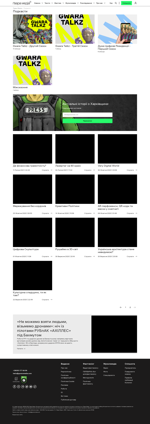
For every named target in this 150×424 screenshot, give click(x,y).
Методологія (88, 377)
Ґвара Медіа (17, 8)
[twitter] (26, 386)
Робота (64, 388)
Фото (105, 371)
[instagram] (18, 386)
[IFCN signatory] (24, 380)
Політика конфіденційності (68, 376)
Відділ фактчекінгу (90, 368)
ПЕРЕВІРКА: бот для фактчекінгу (89, 373)
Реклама (64, 385)
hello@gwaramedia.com (22, 373)
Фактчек (57, 3)
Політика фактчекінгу (88, 383)
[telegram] (22, 386)
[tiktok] (34, 386)
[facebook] (14, 386)
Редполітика (66, 371)
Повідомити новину (130, 373)
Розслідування (86, 3)
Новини (37, 3)
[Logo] (22, 3)
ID (62, 392)
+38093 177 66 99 (20, 370)
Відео (105, 368)
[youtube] (30, 386)
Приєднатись (130, 368)
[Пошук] (116, 3)
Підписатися (87, 121)
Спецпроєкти (109, 375)
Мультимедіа (71, 3)
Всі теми (64, 396)
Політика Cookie (67, 381)
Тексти (47, 3)
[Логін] (135, 3)
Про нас (99, 3)
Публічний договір (68, 399)
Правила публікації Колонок (129, 380)
